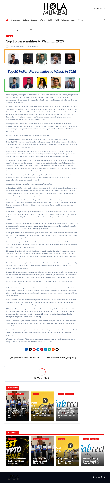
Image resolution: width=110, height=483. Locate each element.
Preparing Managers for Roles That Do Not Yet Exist (17, 410)
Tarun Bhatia (15, 46)
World (57, 20)
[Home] (7, 20)
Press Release (19, 394)
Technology (65, 20)
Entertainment (15, 20)
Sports (73, 20)
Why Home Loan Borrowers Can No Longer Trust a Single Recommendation (41, 413)
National (34, 20)
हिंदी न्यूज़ (80, 20)
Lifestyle (42, 20)
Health (50, 20)
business (35, 46)
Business (26, 20)
